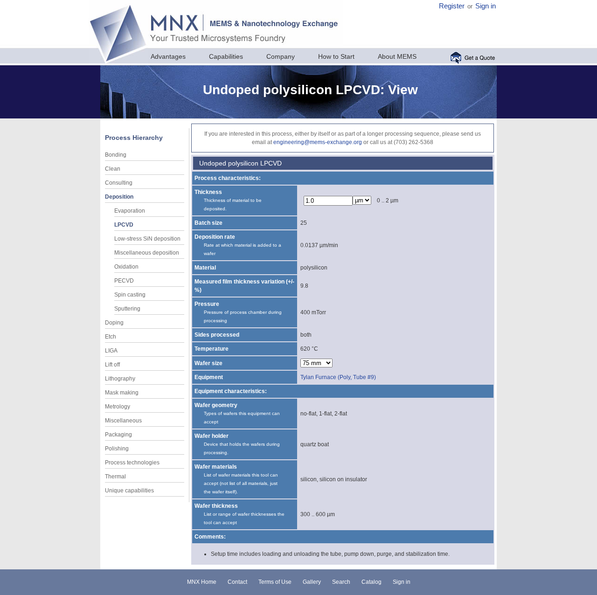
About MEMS (397, 56)
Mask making (122, 392)
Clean (112, 169)
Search (341, 582)
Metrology (117, 406)
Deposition (119, 197)
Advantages (168, 56)
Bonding (115, 155)
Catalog (371, 582)
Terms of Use (275, 582)
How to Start (336, 56)
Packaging (118, 434)
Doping (114, 322)
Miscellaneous (123, 420)
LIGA (111, 350)
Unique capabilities (129, 490)
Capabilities (226, 56)
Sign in (485, 6)
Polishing (117, 448)
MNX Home (201, 582)
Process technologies (132, 462)
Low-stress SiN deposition (147, 238)
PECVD (124, 280)
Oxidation (126, 266)
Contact (237, 582)
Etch (110, 336)
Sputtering (127, 308)
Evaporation (129, 211)
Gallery (312, 582)
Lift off (112, 364)
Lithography (120, 378)
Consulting (118, 183)
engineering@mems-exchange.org (317, 142)
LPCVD (123, 224)
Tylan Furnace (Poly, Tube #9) (338, 377)
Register (452, 6)
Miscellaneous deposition (146, 252)
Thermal (115, 476)
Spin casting (130, 294)
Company (280, 56)
